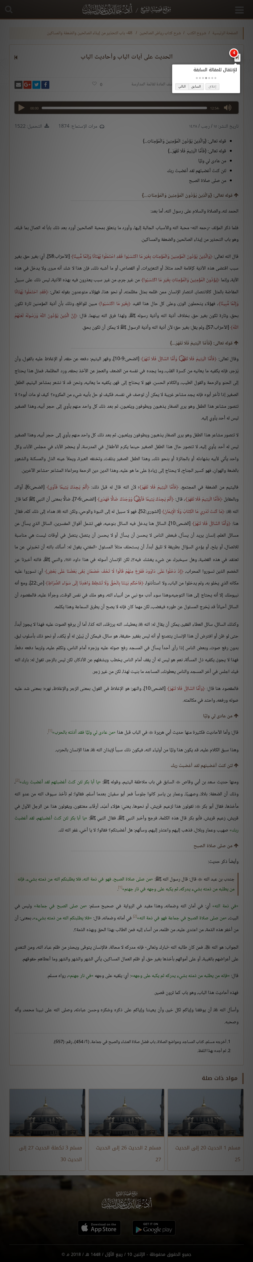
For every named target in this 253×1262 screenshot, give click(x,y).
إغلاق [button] (212, 86)
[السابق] (237, 57)
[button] (215, 78)
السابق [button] (196, 86)
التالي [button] (182, 86)
